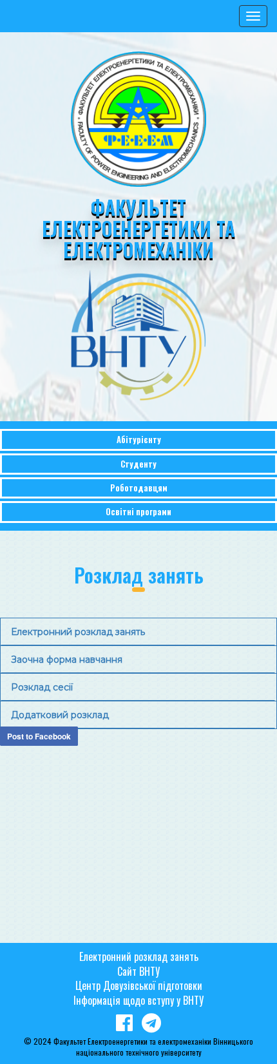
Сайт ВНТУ (138, 971)
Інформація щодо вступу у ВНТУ (138, 1000)
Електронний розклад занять (78, 632)
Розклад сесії (42, 687)
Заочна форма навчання (66, 659)
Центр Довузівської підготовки (138, 985)
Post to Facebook (39, 736)
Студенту (138, 463)
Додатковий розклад (60, 715)
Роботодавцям (138, 487)
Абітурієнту (139, 439)
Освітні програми (138, 511)
